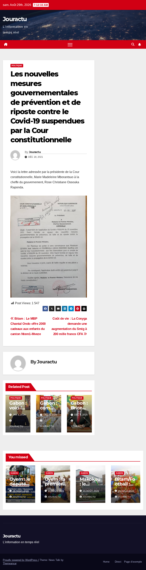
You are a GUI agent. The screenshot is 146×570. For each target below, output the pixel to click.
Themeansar (9, 563)
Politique (17, 65)
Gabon (14, 473)
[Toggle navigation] (70, 44)
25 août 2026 (91, 491)
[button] (132, 44)
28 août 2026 (21, 491)
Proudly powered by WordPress (20, 560)
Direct (118, 561)
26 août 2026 (56, 491)
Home (106, 561)
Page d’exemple (133, 561)
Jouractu (15, 19)
